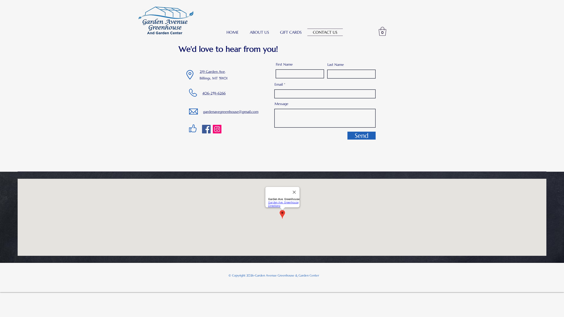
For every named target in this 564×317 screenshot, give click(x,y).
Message (281, 103)
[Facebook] (206, 129)
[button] (259, 32)
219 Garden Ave (212, 71)
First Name (284, 64)
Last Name (335, 64)
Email (279, 84)
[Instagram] (217, 129)
